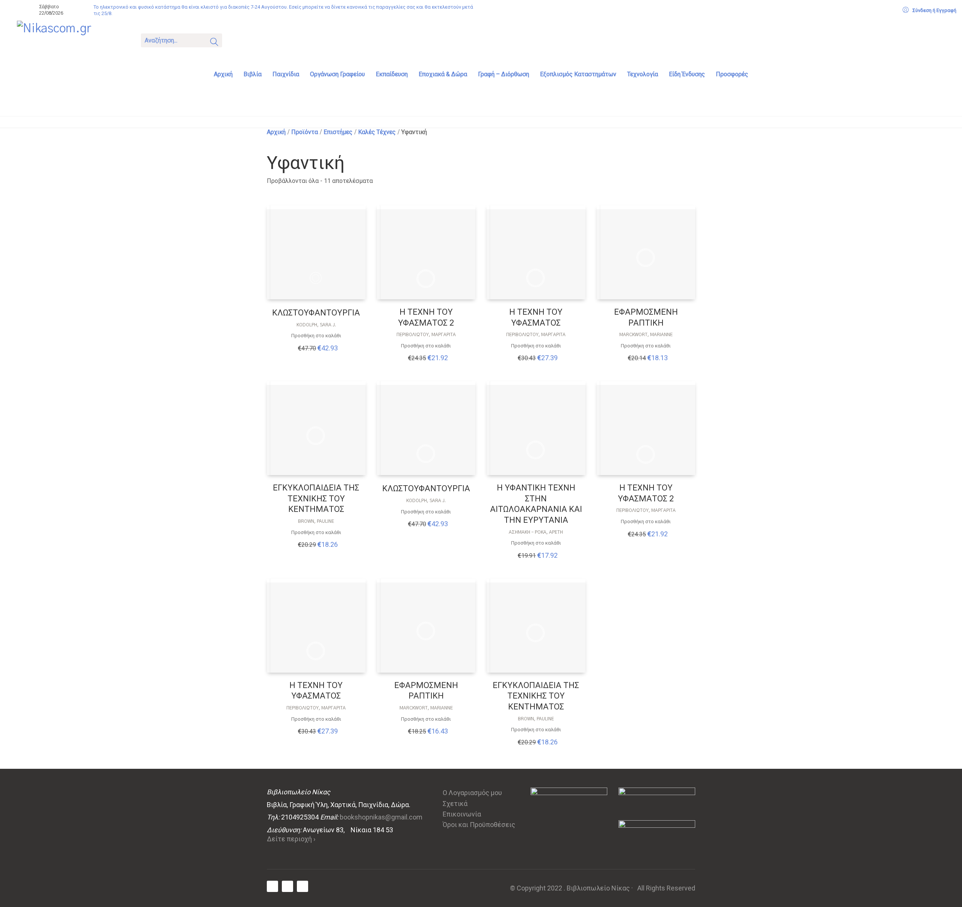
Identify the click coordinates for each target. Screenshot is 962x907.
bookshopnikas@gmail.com (381, 817)
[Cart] (237, 39)
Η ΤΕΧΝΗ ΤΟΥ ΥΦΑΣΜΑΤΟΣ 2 (426, 317)
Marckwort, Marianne (646, 334)
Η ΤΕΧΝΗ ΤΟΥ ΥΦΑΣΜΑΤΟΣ (536, 317)
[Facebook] (272, 886)
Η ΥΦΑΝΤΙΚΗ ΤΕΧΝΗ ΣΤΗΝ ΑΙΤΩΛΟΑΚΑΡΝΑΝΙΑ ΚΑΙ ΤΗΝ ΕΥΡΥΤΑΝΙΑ (536, 504)
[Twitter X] (287, 886)
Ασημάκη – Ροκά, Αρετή (536, 532)
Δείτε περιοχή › (291, 839)
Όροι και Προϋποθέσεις (479, 825)
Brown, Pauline (316, 521)
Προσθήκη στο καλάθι (316, 335)
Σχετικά (455, 803)
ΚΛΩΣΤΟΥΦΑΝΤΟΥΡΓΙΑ (316, 312)
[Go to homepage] (73, 40)
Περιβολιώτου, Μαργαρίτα (426, 334)
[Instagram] (302, 886)
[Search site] (214, 43)
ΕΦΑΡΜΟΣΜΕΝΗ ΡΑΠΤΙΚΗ (646, 317)
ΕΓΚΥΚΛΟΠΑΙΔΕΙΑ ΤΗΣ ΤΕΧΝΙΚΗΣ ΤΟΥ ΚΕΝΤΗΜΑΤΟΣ (316, 498)
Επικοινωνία (462, 814)
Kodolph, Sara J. (316, 325)
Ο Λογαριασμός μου (472, 793)
